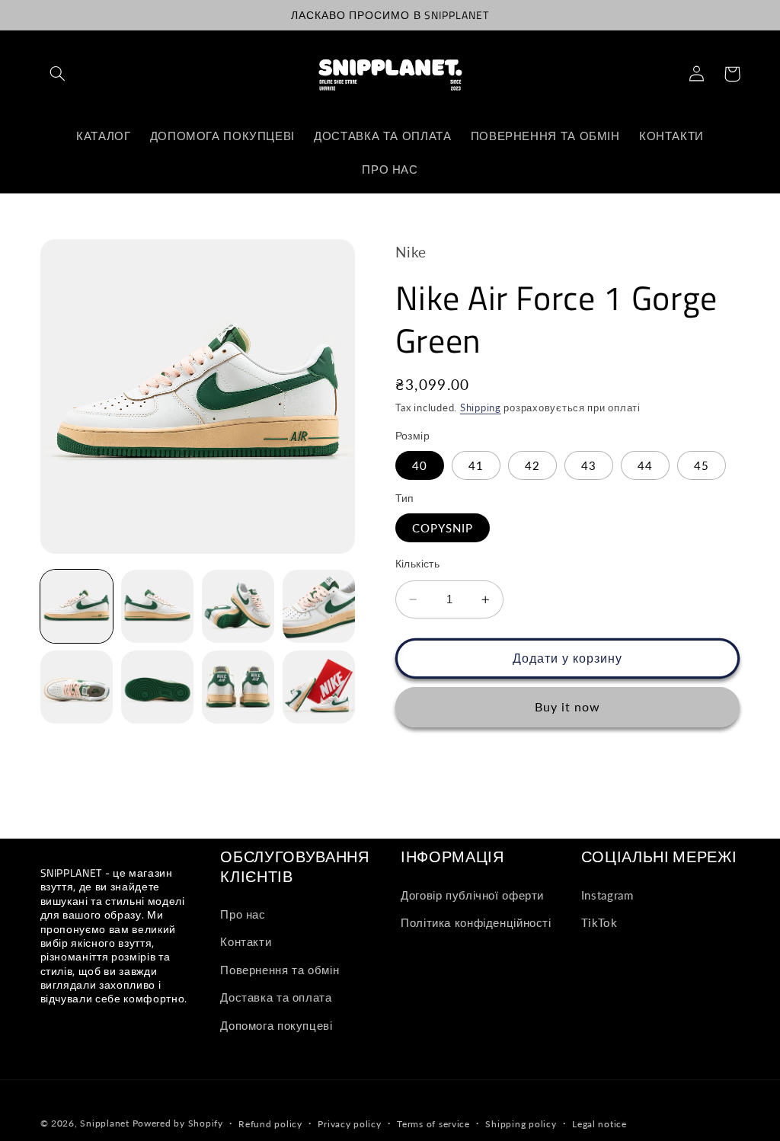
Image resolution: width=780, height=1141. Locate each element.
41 (476, 465)
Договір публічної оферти (472, 895)
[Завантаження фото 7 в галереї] (238, 687)
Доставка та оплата (275, 997)
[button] (57, 73)
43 (588, 465)
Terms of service (433, 1124)
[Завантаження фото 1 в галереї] (76, 606)
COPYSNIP (442, 528)
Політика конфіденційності (476, 922)
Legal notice (599, 1124)
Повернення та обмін (279, 969)
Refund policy (270, 1124)
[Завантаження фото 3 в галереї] (238, 606)
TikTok (599, 922)
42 (532, 465)
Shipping (480, 408)
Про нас (242, 914)
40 (419, 465)
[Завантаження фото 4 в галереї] (319, 606)
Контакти (245, 941)
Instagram (607, 895)
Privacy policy (349, 1124)
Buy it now (568, 706)
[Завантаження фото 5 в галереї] (76, 687)
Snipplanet (104, 1123)
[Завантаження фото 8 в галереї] (319, 687)
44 (645, 465)
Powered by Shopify (178, 1123)
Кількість (417, 564)
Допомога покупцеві (276, 1025)
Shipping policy (520, 1124)
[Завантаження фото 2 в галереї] (157, 606)
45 (701, 465)
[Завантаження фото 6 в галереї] (157, 687)
